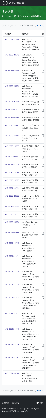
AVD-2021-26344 (12, 39)
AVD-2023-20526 (12, 180)
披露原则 (15, 403)
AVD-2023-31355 (12, 117)
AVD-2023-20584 (12, 86)
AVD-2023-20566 (12, 214)
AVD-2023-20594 (12, 222)
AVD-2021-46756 (12, 243)
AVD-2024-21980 (12, 102)
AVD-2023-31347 (12, 125)
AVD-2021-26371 (11, 313)
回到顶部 (39, 403)
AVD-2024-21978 (12, 109)
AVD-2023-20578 (12, 55)
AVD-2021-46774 (12, 188)
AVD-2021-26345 (12, 164)
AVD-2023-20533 (12, 206)
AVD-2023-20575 (12, 232)
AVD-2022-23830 (12, 157)
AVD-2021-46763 (12, 373)
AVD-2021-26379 (12, 256)
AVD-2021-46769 (12, 344)
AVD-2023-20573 (12, 146)
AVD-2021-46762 (12, 272)
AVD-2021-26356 (12, 298)
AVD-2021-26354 (12, 329)
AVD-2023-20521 (12, 172)
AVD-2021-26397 (12, 358)
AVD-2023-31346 (12, 136)
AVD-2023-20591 (12, 70)
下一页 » (40, 25)
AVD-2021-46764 (12, 285)
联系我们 (5, 403)
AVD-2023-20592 (12, 196)
